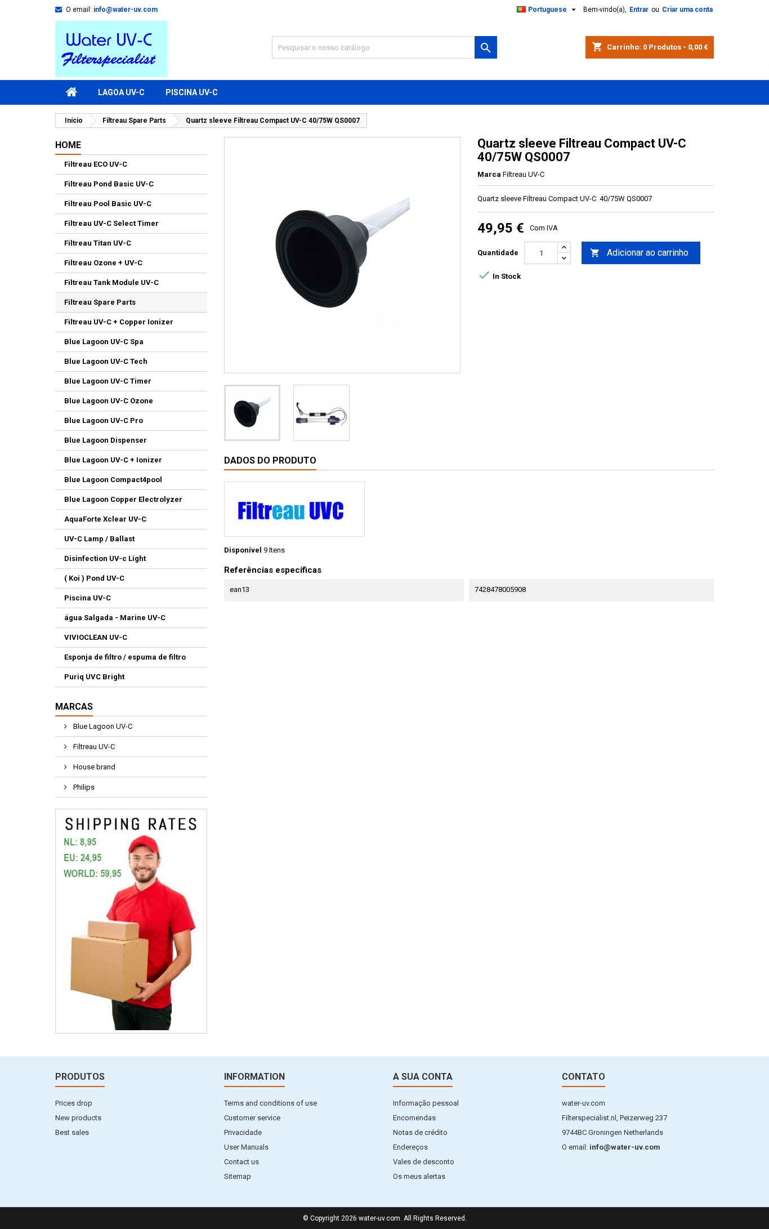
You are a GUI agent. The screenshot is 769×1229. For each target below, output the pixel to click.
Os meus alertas (419, 1176)
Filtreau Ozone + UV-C (103, 263)
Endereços (410, 1147)
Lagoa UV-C (121, 92)
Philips (83, 787)
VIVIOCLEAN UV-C (95, 637)
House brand (93, 767)
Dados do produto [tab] (270, 460)
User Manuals (246, 1147)
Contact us (241, 1161)
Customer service (252, 1118)
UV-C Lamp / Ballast (99, 539)
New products (78, 1118)
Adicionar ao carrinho (639, 252)
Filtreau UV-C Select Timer (111, 223)
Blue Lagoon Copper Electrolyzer (123, 499)
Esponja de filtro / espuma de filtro (125, 657)
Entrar (639, 10)
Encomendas (414, 1118)
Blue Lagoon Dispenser (105, 440)
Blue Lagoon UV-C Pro (103, 420)
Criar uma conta (687, 10)
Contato (583, 1076)
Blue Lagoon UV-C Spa (104, 341)
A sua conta (423, 1076)
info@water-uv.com (125, 10)
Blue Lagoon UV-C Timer (107, 381)
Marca (489, 174)
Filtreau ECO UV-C (95, 164)
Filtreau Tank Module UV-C (111, 282)
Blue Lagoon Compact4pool (113, 479)
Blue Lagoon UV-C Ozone (108, 401)
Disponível (243, 550)
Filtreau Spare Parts (100, 302)
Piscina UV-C (192, 92)
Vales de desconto (423, 1161)
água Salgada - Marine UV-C (115, 617)
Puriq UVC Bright (94, 677)
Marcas (74, 706)
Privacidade (243, 1132)
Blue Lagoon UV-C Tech (105, 361)
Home (68, 145)
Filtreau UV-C (93, 746)
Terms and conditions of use (270, 1103)
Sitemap (237, 1176)
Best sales (72, 1132)
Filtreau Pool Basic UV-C (107, 203)
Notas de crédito (420, 1132)
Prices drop (73, 1103)
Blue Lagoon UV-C (101, 726)
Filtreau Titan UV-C (97, 243)
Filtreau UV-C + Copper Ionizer (118, 322)
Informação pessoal (426, 1103)
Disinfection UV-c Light (105, 558)
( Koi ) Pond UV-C (94, 578)
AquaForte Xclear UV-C (105, 519)
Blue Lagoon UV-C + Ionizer (113, 460)
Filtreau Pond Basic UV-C (109, 184)
